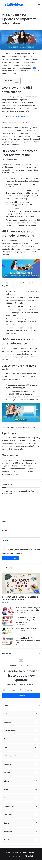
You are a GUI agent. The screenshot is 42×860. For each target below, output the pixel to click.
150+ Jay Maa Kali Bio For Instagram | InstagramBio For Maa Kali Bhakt (27, 620)
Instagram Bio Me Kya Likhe (26, 628)
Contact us (19, 856)
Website (5, 540)
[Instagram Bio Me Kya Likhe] (8, 631)
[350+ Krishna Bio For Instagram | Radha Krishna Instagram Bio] (8, 611)
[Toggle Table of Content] (15, 81)
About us (11, 856)
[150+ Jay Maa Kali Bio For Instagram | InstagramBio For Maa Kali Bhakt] (8, 621)
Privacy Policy (29, 856)
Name (4, 521)
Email (4, 531)
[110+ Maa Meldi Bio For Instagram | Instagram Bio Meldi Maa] (8, 641)
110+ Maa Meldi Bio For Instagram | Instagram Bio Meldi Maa (28, 640)
